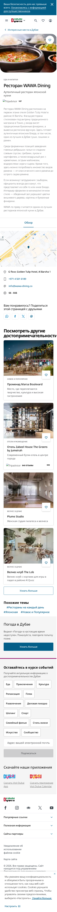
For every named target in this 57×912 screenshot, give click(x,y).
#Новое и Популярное (35, 612)
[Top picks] (43, 20)
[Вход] (50, 20)
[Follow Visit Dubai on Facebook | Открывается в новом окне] (5, 808)
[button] (12, 906)
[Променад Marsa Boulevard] (28, 358)
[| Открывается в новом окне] (17, 808)
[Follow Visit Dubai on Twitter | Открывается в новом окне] (40, 808)
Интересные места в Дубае (23, 29)
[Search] (36, 20)
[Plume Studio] (28, 490)
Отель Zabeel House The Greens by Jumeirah (27, 448)
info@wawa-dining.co (20, 286)
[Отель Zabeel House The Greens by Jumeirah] (28, 420)
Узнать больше (28, 590)
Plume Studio (15, 516)
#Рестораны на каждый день (25, 607)
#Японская (11, 612)
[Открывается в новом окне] (15, 316)
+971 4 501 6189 (17, 278)
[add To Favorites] (50, 40)
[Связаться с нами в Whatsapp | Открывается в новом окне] (7, 316)
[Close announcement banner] (52, 4)
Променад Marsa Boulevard (25, 384)
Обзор (28, 222)
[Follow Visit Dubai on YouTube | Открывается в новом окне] (51, 808)
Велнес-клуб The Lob (20, 572)
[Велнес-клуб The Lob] (28, 546)
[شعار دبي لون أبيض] (12, 800)
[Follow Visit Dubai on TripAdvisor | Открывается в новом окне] (28, 808)
